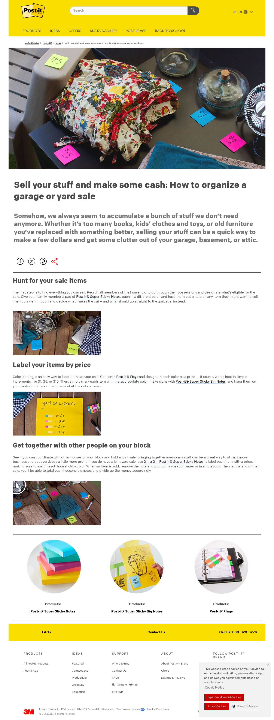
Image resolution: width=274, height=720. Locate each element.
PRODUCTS (31, 31)
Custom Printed (126, 684)
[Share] (55, 261)
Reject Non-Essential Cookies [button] (224, 697)
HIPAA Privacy (67, 709)
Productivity (80, 677)
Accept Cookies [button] (217, 706)
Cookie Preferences (158, 709)
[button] (245, 706)
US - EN (238, 12)
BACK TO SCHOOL (170, 31)
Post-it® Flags (127, 377)
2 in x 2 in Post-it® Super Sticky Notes (173, 462)
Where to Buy (120, 663)
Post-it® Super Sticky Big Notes (201, 381)
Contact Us (156, 632)
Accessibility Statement (101, 709)
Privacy (52, 709)
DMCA (81, 709)
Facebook (20, 261)
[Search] (193, 10)
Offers (165, 670)
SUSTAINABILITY (103, 31)
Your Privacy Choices (128, 709)
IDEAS (55, 31)
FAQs (46, 632)
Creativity (78, 684)
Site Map (117, 691)
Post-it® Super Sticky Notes (98, 297)
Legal (42, 709)
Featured (78, 663)
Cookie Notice (214, 687)
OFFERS (74, 31)
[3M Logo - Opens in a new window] (33, 10)
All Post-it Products (36, 663)
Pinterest (43, 261)
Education (78, 691)
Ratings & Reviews (173, 677)
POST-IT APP (136, 31)
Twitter (31, 261)
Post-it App (31, 670)
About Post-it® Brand (174, 663)
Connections (80, 670)
